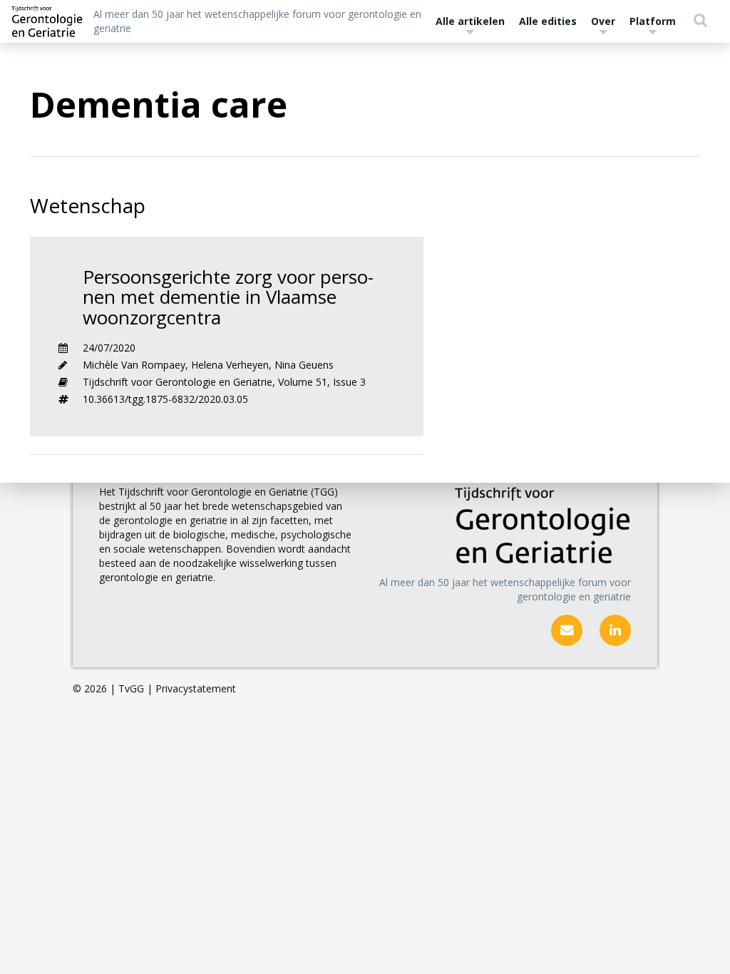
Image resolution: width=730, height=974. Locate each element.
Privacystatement (195, 688)
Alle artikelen (470, 21)
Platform (652, 21)
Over (603, 21)
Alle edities (548, 21)
